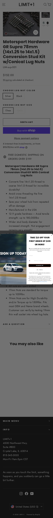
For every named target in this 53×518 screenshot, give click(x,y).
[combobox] (31, 261)
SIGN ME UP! (39, 265)
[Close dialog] (51, 235)
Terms (46, 281)
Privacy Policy (42, 281)
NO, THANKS (40, 269)
